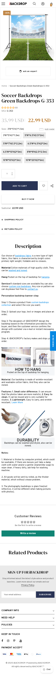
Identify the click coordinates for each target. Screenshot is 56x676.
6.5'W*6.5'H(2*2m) (37, 143)
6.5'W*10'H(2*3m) (12, 152)
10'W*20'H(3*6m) (35, 160)
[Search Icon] (34, 3)
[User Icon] (43, 4)
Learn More (17, 402)
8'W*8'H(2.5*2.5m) (37, 152)
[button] (8, 108)
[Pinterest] (16, 640)
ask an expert (30, 71)
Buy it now (28, 199)
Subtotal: (6, 208)
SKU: (3, 111)
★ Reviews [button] (53, 341)
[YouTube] (22, 640)
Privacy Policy (27, 585)
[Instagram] (9, 640)
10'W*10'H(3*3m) (12, 160)
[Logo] (18, 3)
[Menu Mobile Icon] (3, 4)
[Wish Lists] (43, 185)
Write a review (28, 533)
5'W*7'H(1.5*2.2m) (12, 143)
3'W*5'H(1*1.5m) (11, 135)
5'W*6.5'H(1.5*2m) (34, 135)
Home (4, 86)
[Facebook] (4, 640)
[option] (28, 35)
